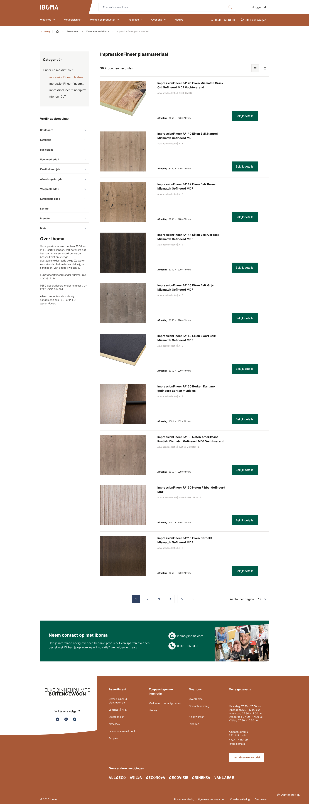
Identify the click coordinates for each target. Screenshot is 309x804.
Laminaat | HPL (118, 709)
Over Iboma (196, 698)
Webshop (45, 19)
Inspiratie (133, 19)
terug (47, 31)
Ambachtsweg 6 (238, 731)
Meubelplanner (72, 19)
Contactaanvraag (199, 706)
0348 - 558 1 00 (239, 740)
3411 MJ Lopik (237, 735)
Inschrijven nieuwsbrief (246, 757)
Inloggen (257, 7)
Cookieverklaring (240, 799)
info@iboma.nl (237, 743)
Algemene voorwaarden (211, 799)
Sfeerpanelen (116, 716)
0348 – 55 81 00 (188, 646)
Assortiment (73, 31)
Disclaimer (261, 799)
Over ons (156, 19)
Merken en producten (102, 19)
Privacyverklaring (184, 799)
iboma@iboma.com (190, 636)
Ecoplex (113, 738)
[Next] (193, 599)
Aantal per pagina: (242, 599)
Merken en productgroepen (165, 703)
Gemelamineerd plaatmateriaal (118, 700)
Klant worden (196, 716)
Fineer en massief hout (97, 31)
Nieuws (179, 19)
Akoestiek (114, 723)
